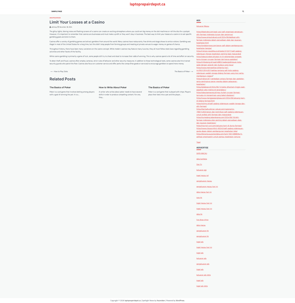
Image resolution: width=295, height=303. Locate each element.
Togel (198, 142)
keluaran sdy (201, 258)
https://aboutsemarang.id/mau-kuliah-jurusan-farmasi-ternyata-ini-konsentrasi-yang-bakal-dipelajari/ (218, 93)
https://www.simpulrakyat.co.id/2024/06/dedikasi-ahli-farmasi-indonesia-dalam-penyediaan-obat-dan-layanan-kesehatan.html (219, 40)
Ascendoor (161, 300)
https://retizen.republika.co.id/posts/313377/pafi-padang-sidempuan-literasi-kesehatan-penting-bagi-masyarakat (219, 52)
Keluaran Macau (202, 26)
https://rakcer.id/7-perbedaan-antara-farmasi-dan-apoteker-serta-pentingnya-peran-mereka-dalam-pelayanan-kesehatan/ (220, 81)
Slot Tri (199, 164)
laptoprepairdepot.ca (147, 4)
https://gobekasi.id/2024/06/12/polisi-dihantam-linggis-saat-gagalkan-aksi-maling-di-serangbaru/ (220, 88)
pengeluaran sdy (202, 263)
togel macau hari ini (204, 247)
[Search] (243, 11)
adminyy (54, 27)
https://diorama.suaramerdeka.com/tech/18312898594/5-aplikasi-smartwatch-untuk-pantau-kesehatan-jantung (219, 135)
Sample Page (56, 11)
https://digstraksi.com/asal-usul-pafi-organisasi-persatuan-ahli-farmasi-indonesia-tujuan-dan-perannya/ (219, 33)
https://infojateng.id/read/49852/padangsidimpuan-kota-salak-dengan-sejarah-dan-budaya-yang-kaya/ (219, 63)
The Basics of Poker (60, 87)
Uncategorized (55, 18)
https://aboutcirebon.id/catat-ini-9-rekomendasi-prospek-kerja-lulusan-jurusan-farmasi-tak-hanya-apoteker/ (219, 58)
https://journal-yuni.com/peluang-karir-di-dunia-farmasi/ (219, 125)
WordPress (180, 300)
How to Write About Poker (113, 87)
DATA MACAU (201, 153)
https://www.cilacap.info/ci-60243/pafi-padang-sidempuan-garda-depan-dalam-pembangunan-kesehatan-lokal (219, 129)
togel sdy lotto (202, 285)
